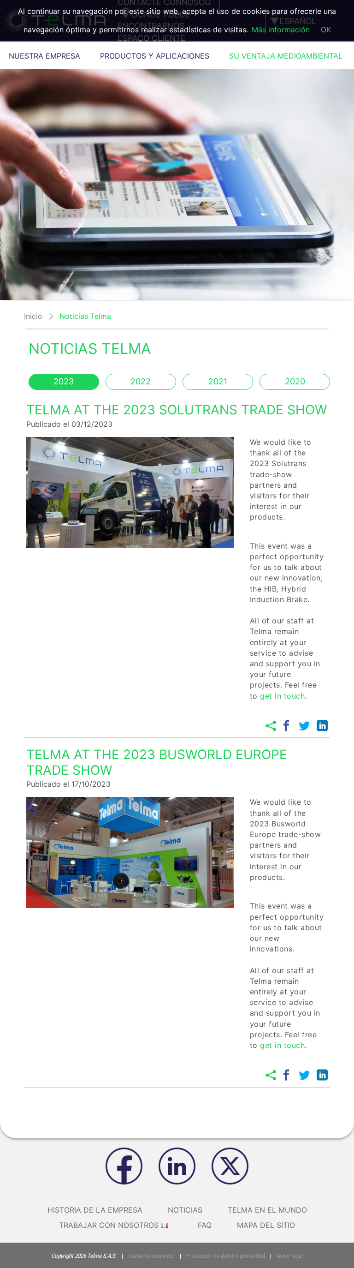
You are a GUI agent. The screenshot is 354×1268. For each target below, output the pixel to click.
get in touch (282, 695)
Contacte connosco (151, 1255)
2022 (140, 381)
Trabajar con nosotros (109, 1225)
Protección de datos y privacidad (225, 1255)
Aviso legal (290, 1255)
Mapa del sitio (266, 1225)
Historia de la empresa (94, 1209)
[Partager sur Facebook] (286, 725)
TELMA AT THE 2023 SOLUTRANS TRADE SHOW (176, 410)
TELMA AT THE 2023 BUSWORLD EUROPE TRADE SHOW (156, 762)
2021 (217, 381)
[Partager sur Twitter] (304, 725)
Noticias (185, 1209)
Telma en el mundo (267, 1209)
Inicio (33, 316)
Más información (281, 29)
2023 (63, 381)
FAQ (205, 1225)
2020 (295, 381)
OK (326, 29)
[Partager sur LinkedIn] (322, 725)
